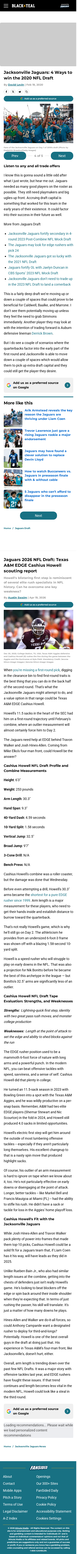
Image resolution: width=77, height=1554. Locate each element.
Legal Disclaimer (15, 1511)
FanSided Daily (47, 1490)
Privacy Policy (46, 1497)
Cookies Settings (48, 1518)
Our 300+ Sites (47, 1483)
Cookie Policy (46, 1504)
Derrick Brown (42, 333)
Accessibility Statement (53, 1511)
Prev (15, 156)
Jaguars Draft (22, 528)
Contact (9, 1483)
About (7, 1477)
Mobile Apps (12, 1490)
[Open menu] (6, 5)
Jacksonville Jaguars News (30, 1446)
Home (7, 528)
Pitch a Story (12, 1497)
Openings (43, 1477)
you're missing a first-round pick (36, 670)
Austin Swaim (17, 597)
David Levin (16, 84)
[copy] (26, 91)
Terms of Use (13, 1504)
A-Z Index (10, 1518)
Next (62, 156)
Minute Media (22, 1528)
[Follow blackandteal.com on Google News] (67, 385)
